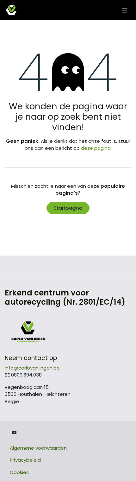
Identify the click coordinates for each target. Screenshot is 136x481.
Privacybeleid (25, 460)
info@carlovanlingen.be (32, 367)
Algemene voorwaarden (38, 448)
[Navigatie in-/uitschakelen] (125, 10)
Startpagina (68, 208)
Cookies (19, 472)
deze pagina (96, 148)
